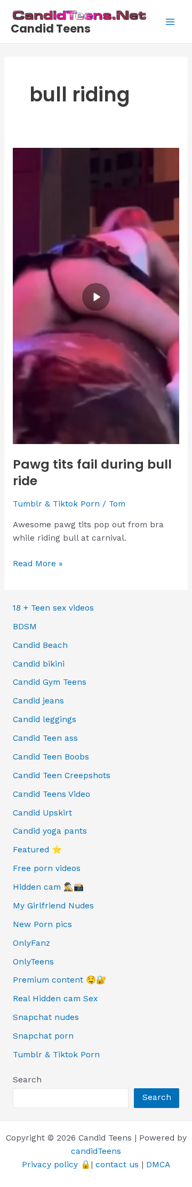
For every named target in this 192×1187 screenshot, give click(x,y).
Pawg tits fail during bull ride (92, 472)
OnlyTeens (33, 962)
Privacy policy (50, 1164)
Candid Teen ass (45, 738)
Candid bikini (39, 664)
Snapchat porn (43, 1036)
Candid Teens (51, 28)
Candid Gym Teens (49, 682)
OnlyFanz (31, 943)
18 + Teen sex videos (53, 608)
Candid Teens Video (51, 794)
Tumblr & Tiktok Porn (56, 504)
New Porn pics (42, 924)
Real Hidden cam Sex (55, 998)
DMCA (158, 1164)
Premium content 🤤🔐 (59, 980)
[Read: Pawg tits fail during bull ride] (96, 295)
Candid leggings (44, 719)
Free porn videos (47, 868)
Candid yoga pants (50, 831)
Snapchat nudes (46, 1017)
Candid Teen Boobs (51, 757)
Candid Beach (40, 645)
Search (27, 1080)
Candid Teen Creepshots (61, 775)
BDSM (25, 626)
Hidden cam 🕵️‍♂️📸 (48, 887)
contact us (117, 1164)
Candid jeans (38, 701)
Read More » (38, 564)
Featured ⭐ (37, 849)
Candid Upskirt (42, 813)
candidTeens (96, 1151)
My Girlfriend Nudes (53, 906)
